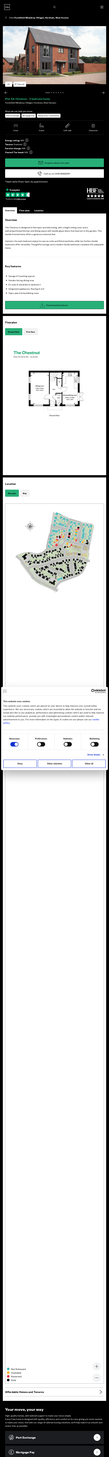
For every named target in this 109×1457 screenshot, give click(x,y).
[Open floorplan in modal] (54, 406)
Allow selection (54, 764)
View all (20, 84)
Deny (20, 764)
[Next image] (103, 93)
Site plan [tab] (12, 493)
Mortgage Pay (29, 115)
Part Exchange (12, 115)
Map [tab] (25, 493)
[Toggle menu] (102, 7)
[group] (54, 55)
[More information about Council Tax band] (31, 152)
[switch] (41, 744)
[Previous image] (6, 93)
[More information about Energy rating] (27, 140)
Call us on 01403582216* (57, 173)
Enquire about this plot (57, 162)
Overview (10, 210)
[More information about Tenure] (25, 144)
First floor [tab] (30, 331)
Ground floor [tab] (13, 331)
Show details (93, 754)
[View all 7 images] (54, 55)
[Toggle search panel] (54, 7)
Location (38, 210)
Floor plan (24, 210)
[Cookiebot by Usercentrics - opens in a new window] (93, 691)
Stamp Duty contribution (48, 115)
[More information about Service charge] (28, 148)
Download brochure (57, 305)
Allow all (89, 764)
